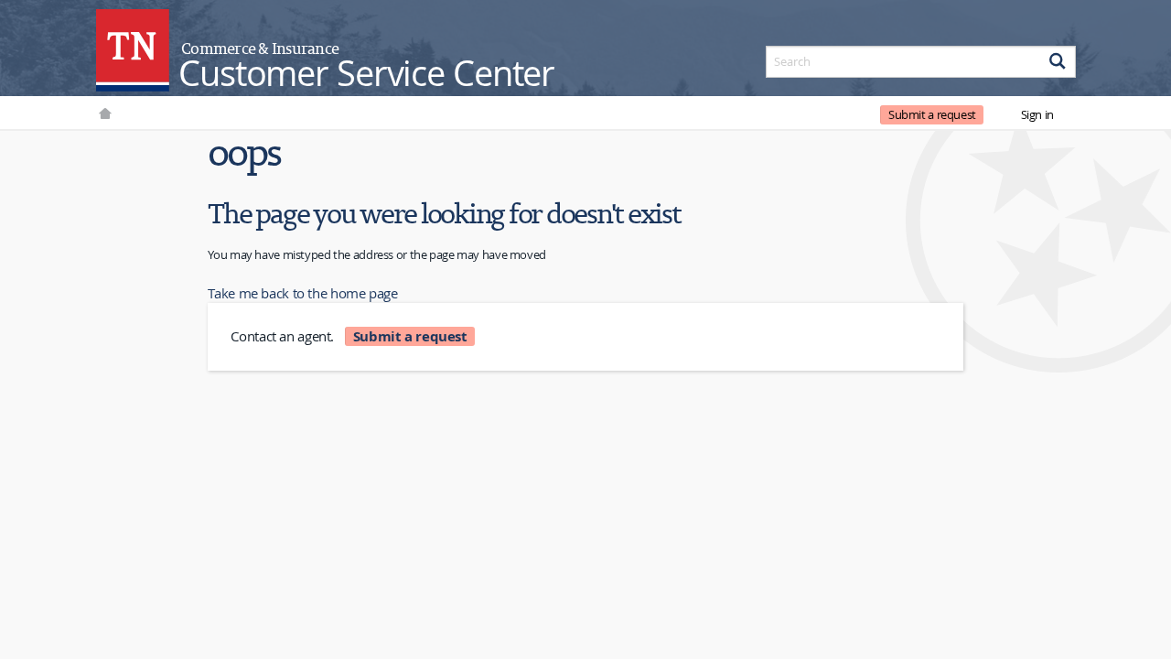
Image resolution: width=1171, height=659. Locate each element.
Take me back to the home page (302, 293)
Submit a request (932, 114)
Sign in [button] (1037, 114)
